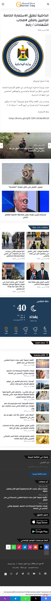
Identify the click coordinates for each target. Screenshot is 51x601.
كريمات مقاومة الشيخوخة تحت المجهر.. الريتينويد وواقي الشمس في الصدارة (20, 372)
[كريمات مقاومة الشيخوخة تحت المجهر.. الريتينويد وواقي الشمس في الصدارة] (42, 374)
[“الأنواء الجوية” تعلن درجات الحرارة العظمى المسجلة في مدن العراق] (42, 363)
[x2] (8, 547)
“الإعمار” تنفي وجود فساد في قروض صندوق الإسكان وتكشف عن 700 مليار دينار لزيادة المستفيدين (13, 285)
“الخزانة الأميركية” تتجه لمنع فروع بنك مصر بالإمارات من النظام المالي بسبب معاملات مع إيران (18, 406)
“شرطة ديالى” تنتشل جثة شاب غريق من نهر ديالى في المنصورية (19, 416)
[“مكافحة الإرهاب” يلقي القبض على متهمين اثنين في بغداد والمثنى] (37, 240)
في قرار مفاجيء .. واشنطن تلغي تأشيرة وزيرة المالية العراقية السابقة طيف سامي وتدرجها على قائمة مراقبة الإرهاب (18, 394)
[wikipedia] (46, 552)
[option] (25, 146)
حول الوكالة (23, 567)
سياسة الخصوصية (33, 567)
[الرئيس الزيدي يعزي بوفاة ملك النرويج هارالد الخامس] (37, 271)
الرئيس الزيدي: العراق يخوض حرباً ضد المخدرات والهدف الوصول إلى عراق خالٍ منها (18, 427)
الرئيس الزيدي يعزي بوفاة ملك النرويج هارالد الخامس (38, 283)
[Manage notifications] (45, 596)
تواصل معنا (16, 567)
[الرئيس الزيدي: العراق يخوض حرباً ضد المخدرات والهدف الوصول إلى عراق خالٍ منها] (42, 428)
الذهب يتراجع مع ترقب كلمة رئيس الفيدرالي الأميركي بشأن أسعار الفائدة (19, 437)
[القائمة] (3, 5)
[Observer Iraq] (25, 4)
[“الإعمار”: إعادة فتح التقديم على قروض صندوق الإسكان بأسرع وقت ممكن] (42, 384)
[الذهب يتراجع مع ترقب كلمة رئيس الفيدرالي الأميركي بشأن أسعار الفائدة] (42, 439)
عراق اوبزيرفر (11, 563)
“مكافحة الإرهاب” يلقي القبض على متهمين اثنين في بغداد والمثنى (38, 254)
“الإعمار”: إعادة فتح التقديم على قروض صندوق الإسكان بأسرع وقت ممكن (20, 382)
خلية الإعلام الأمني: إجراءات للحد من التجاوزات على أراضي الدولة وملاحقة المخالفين (14, 254)
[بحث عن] (48, 5)
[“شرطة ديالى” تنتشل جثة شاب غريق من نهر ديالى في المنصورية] (42, 418)
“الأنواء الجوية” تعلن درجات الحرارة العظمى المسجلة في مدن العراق (19, 361)
